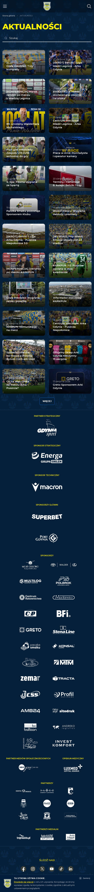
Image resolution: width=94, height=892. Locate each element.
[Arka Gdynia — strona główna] (47, 6)
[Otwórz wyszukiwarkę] (89, 6)
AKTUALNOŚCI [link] (26, 16)
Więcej (47, 401)
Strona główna (8, 16)
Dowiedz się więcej (23, 882)
